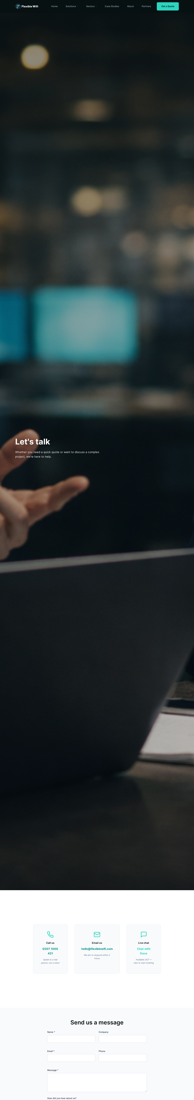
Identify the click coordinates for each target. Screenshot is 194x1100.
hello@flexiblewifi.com (97, 949)
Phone (102, 1051)
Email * (51, 1051)
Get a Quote (167, 6)
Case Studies (112, 6)
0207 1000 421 (50, 951)
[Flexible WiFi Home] (26, 6)
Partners (146, 6)
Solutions (71, 6)
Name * (51, 1032)
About (130, 6)
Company (104, 1032)
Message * (52, 1070)
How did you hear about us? (61, 1098)
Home (54, 6)
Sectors (90, 6)
